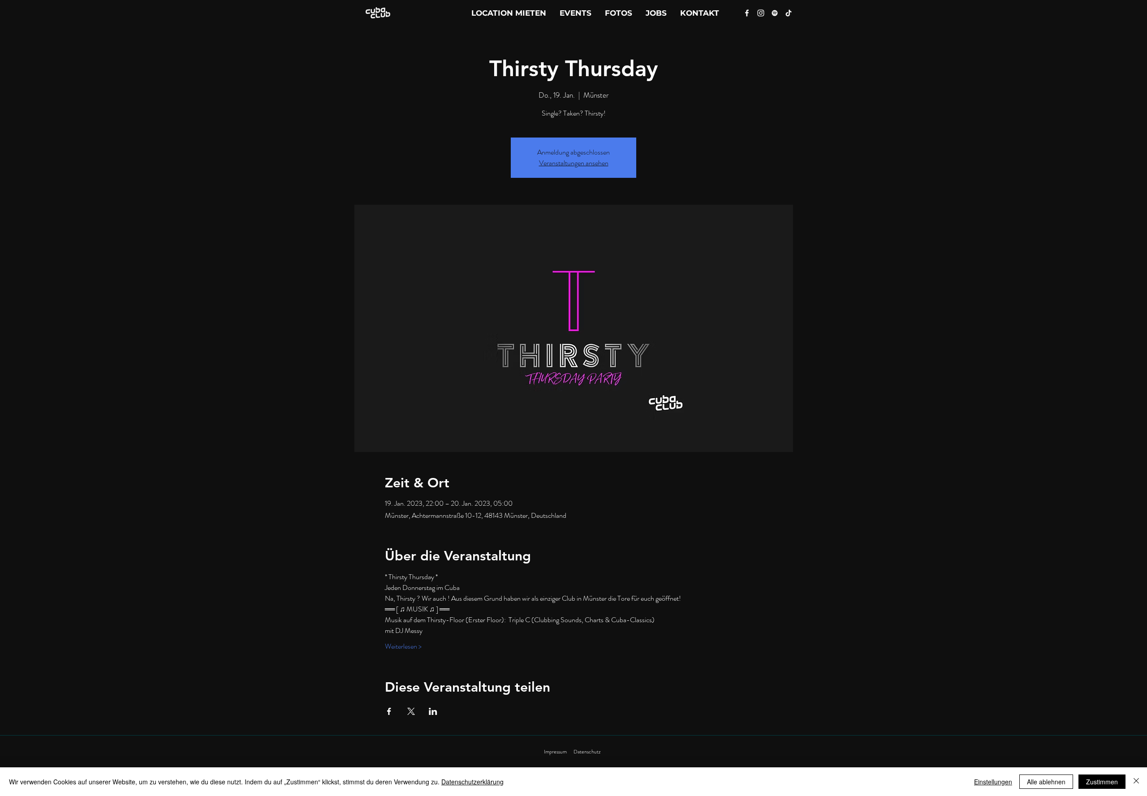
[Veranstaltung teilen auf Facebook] (389, 711)
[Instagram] (760, 13)
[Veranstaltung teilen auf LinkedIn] (433, 711)
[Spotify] (774, 13)
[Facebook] (746, 13)
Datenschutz (587, 752)
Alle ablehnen (1046, 781)
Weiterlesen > (403, 646)
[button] (699, 13)
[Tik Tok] (788, 13)
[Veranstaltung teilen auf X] (411, 711)
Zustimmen (1102, 781)
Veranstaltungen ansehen (573, 163)
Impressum (555, 752)
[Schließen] (1136, 781)
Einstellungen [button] (993, 781)
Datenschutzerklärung (472, 781)
